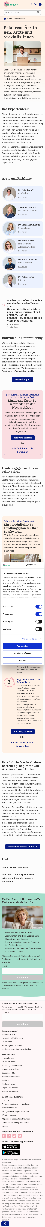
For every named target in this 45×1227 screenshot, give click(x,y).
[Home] (11, 4)
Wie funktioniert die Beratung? (22, 450)
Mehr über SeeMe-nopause (22, 846)
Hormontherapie (8, 1034)
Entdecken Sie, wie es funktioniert (22, 744)
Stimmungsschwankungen (12, 1065)
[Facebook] (4, 1136)
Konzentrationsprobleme (11, 1076)
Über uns (5, 1100)
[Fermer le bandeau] (41, 565)
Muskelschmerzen (9, 1084)
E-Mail (5, 966)
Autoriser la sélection (22, 653)
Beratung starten (22, 437)
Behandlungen (22, 379)
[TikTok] (14, 1136)
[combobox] (22, 12)
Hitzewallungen (8, 1058)
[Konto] (31, 4)
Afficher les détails (29, 639)
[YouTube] (20, 1136)
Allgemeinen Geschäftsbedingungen (16, 1119)
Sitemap (5, 1126)
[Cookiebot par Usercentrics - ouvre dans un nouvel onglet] (27, 565)
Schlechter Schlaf (8, 1073)
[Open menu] (40, 4)
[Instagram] (9, 1136)
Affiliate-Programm (9, 1115)
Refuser (22, 660)
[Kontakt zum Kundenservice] (5, 1223)
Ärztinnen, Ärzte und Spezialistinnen (16, 1104)
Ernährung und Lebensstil (12, 1045)
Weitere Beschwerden (10, 1091)
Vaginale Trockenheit (10, 1088)
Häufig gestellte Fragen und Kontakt (16, 1111)
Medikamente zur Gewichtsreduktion (16, 1049)
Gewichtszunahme (9, 1062)
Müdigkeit (6, 1080)
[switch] (38, 614)
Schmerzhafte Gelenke (11, 1069)
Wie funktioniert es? (10, 1107)
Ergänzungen (7, 1042)
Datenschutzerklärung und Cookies (15, 1122)
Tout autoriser (22, 646)
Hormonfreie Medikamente (12, 1038)
